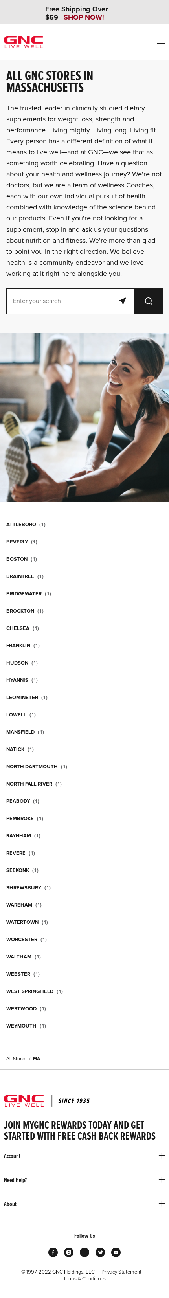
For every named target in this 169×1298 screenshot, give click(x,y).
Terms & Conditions (84, 1279)
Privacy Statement (121, 1272)
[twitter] (100, 1252)
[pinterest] (84, 1252)
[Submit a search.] (148, 301)
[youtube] (116, 1252)
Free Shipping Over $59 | (76, 13)
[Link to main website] (23, 42)
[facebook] (53, 1252)
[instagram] (68, 1252)
